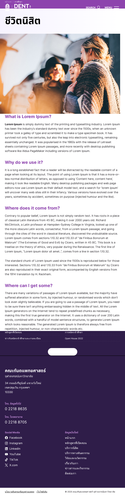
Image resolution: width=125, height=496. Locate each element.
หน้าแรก (70, 437)
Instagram (16, 443)
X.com (13, 465)
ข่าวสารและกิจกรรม (77, 468)
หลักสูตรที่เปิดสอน (13, 332)
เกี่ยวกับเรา (71, 463)
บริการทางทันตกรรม (77, 453)
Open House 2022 (74, 338)
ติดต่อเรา (70, 473)
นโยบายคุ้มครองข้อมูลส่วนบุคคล (19, 492)
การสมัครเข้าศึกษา (74, 332)
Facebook (15, 437)
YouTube (15, 454)
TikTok (13, 459)
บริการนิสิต (71, 448)
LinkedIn (14, 448)
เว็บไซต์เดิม (42, 492)
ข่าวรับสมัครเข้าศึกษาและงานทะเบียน (23, 338)
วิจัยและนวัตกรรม (76, 458)
